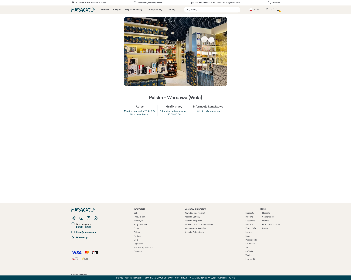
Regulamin (138, 243)
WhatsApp (81, 237)
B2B (136, 213)
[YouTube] (81, 218)
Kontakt (137, 236)
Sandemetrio (268, 217)
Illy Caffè (249, 224)
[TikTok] (74, 218)
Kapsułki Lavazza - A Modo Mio (199, 224)
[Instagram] (89, 218)
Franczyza (138, 220)
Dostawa (138, 251)
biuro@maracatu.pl (210, 111)
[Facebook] (96, 218)
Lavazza (249, 232)
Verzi (247, 247)
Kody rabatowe (140, 224)
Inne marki (250, 259)
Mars (247, 236)
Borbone (249, 217)
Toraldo (248, 255)
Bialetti (265, 228)
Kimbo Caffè (250, 228)
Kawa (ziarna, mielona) (195, 213)
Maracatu (249, 213)
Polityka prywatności (143, 247)
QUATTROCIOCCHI (271, 224)
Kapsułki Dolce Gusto (194, 232)
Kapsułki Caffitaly (192, 217)
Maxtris (265, 220)
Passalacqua (251, 240)
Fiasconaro (250, 220)
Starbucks (250, 243)
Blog (136, 240)
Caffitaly (249, 251)
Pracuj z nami (140, 217)
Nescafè (266, 213)
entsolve (83, 274)
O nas (136, 228)
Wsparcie (276, 3)
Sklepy (172, 9)
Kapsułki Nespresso (193, 220)
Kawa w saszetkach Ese (195, 228)
